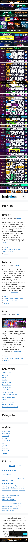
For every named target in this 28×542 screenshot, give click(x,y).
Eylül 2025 (5, 438)
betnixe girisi (21, 479)
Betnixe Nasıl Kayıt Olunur (9, 394)
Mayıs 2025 (5, 443)
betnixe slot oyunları (15, 495)
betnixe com (13, 478)
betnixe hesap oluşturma (6, 490)
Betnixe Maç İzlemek (8, 402)
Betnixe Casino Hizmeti (9, 397)
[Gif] (14, 82)
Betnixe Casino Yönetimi (16, 298)
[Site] (14, 51)
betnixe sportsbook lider (6, 497)
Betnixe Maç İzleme (7, 251)
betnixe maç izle (22, 490)
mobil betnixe (15, 508)
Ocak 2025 (5, 448)
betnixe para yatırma (14, 493)
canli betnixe (4, 508)
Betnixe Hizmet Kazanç (15, 249)
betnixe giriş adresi (8, 486)
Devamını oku (6, 242)
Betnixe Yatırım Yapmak (16, 358)
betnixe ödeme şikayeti (6, 506)
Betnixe (6, 214)
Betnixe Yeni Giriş (15, 504)
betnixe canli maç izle (21, 475)
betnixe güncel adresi (20, 488)
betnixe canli (14, 475)
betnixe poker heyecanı (6, 495)
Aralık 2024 (5, 450)
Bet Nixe (4, 380)
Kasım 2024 (5, 453)
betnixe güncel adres (9, 488)
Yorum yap (7, 254)
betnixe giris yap (7, 481)
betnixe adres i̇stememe (6, 473)
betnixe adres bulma (6, 468)
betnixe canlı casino (5, 476)
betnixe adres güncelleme (15, 468)
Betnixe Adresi (6, 372)
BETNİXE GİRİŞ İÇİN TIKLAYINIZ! (14, 30)
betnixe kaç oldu (15, 490)
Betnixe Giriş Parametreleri (10, 407)
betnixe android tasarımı (16, 473)
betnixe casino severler (6, 478)
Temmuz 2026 (6, 431)
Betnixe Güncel (6, 385)
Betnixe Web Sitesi (7, 392)
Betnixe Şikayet (6, 382)
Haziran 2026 (6, 433)
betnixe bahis (6, 475)
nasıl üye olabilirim (5, 510)
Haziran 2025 (6, 441)
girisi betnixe (10, 508)
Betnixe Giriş (5, 375)
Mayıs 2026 (5, 436)
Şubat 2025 (5, 445)
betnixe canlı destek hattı (14, 476)
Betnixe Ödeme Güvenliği (9, 301)
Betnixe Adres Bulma (8, 404)
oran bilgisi (12, 510)
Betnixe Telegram (9, 499)
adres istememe (5, 466)
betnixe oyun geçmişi (6, 493)
